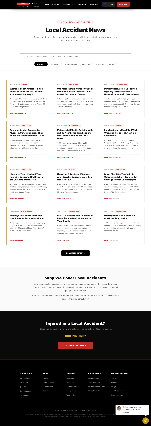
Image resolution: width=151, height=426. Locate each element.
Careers (46, 391)
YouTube (26, 378)
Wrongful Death (94, 391)
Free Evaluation (71, 378)
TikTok (25, 382)
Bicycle (111, 64)
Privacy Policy (71, 391)
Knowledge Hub (117, 395)
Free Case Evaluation (75, 345)
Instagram (27, 391)
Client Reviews (71, 387)
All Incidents (41, 64)
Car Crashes (55, 64)
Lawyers (46, 378)
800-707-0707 (75, 336)
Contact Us (70, 382)
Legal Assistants (49, 382)
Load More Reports (75, 253)
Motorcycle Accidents (96, 387)
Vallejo (113, 387)
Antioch (114, 382)
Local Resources (117, 391)
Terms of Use (71, 395)
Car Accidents (93, 378)
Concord (114, 378)
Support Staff (48, 387)
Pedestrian (100, 64)
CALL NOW (123, 4)
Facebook (27, 387)
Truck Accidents (71, 64)
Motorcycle (86, 64)
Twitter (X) (27, 395)
